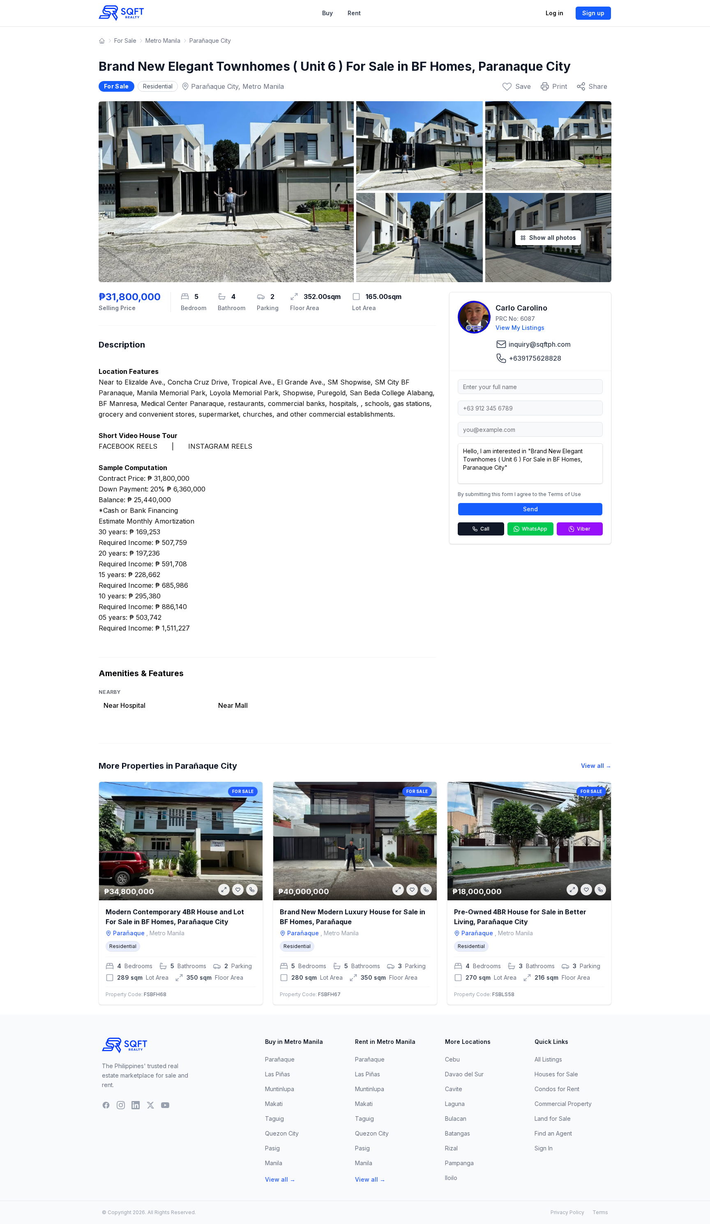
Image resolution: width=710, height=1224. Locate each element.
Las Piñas (277, 1074)
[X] (150, 1105)
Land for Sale (553, 1118)
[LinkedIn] (135, 1105)
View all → (596, 765)
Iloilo (451, 1177)
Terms (600, 1212)
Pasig (272, 1148)
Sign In (544, 1148)
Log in (554, 12)
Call (484, 529)
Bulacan (455, 1118)
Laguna (455, 1103)
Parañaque (280, 1059)
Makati (274, 1103)
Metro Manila (162, 40)
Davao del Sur (464, 1074)
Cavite (453, 1088)
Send (530, 508)
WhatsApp (534, 529)
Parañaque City (210, 40)
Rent (354, 12)
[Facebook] (106, 1105)
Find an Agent (553, 1133)
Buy (327, 12)
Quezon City (282, 1133)
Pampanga (459, 1162)
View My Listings (520, 327)
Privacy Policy (567, 1212)
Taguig (274, 1118)
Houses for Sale (556, 1074)
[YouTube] (165, 1105)
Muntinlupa (279, 1088)
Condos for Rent (557, 1088)
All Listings (548, 1059)
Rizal (451, 1148)
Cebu (452, 1059)
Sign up (593, 12)
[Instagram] (121, 1105)
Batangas (457, 1133)
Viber (583, 529)
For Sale (125, 40)
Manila (273, 1162)
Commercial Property (563, 1103)
